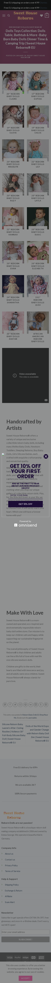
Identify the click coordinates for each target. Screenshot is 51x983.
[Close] (45, 456)
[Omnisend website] (25, 523)
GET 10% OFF (25, 504)
